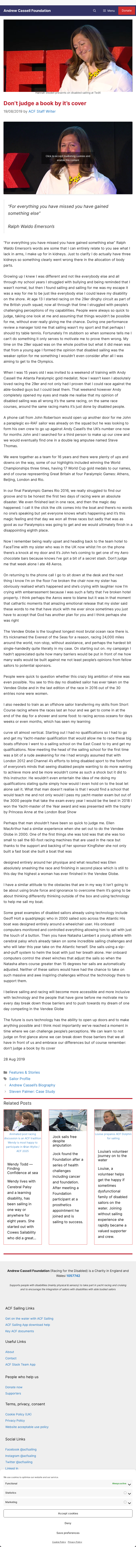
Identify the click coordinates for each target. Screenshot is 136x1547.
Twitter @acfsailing (18, 1462)
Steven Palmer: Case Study (32, 1091)
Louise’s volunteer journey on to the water (113, 1155)
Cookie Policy (59, 1542)
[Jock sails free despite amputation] (68, 1128)
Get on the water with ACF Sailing (29, 1318)
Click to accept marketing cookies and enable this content (68, 158)
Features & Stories (24, 1072)
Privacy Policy (75, 1542)
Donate (127, 10)
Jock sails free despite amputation (65, 1141)
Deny (68, 1523)
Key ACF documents (19, 1331)
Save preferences (68, 1533)
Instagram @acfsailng (20, 1456)
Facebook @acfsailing (20, 1449)
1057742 (73, 1276)
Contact (10, 1358)
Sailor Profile (19, 1079)
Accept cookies (68, 1513)
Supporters (13, 1393)
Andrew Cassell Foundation (27, 11)
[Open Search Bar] (95, 10)
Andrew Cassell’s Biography (32, 1085)
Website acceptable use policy (27, 1427)
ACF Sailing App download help (27, 1325)
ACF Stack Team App (20, 1364)
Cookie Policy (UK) (18, 1414)
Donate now (13, 1387)
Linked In (11, 1468)
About (9, 1352)
